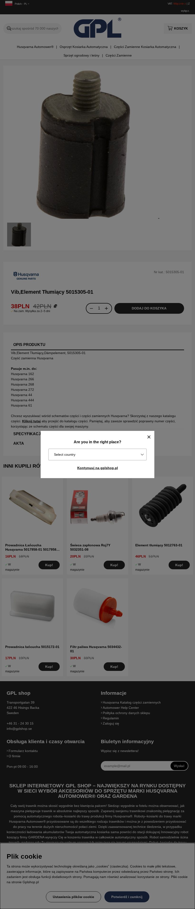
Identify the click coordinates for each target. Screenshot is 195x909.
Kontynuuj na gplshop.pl (97, 468)
